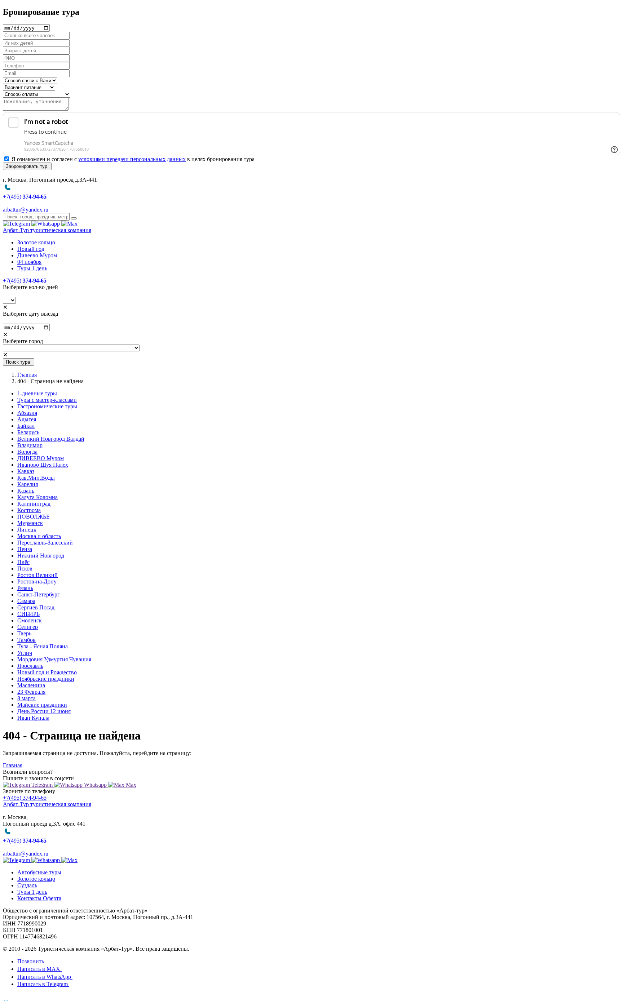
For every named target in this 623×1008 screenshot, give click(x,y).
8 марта (26, 698)
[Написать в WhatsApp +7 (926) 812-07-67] (46, 224)
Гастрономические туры (47, 406)
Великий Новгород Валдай (50, 439)
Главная (27, 375)
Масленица (31, 685)
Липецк (26, 530)
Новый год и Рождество (47, 672)
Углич (24, 653)
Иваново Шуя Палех (42, 465)
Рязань (25, 588)
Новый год (30, 249)
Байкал (26, 426)
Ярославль (30, 666)
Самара (26, 601)
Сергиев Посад (35, 607)
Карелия (27, 484)
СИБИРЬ (28, 614)
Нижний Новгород (40, 555)
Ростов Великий (37, 575)
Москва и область (39, 536)
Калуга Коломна (37, 497)
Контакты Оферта (39, 898)
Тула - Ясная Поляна (42, 646)
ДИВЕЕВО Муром (40, 458)
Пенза (24, 549)
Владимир (30, 445)
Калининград (33, 504)
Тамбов (26, 640)
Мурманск (30, 523)
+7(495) (25, 280)
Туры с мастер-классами (47, 400)
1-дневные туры (37, 393)
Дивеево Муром (37, 255)
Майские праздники (42, 705)
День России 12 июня (44, 711)
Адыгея (26, 419)
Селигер (27, 627)
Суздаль (27, 885)
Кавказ (25, 471)
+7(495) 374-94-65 (25, 798)
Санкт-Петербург (38, 594)
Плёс (23, 562)
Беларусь (28, 432)
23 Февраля (31, 692)
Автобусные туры (39, 872)
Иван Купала (33, 718)
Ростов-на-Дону (37, 581)
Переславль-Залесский (45, 542)
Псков (24, 568)
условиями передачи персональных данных (132, 159)
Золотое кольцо (36, 242)
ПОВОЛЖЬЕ (33, 517)
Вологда (27, 452)
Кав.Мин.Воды (36, 478)
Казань (25, 491)
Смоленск (29, 620)
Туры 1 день (32, 268)
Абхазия (27, 413)
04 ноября (29, 262)
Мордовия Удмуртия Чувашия (54, 659)
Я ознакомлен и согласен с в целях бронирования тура (133, 159)
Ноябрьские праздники (45, 679)
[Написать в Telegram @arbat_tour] (17, 224)
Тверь (24, 633)
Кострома (29, 510)
